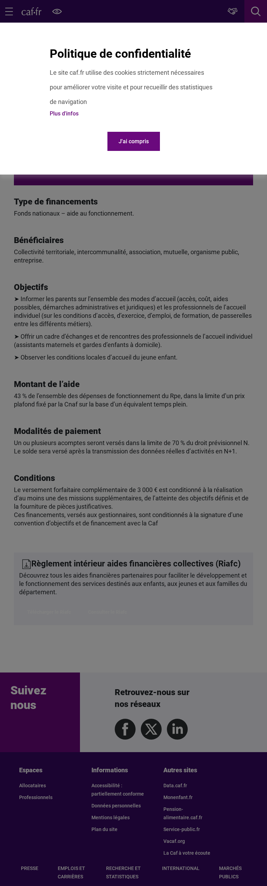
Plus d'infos (64, 113)
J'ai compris (134, 141)
